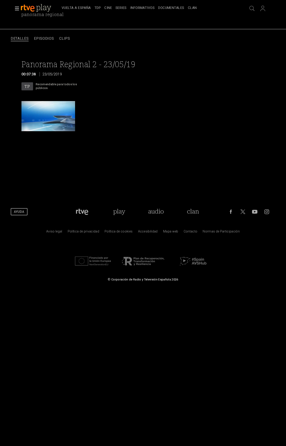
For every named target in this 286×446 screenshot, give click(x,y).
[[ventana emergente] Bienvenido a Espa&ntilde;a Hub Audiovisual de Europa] (193, 267)
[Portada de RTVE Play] (36, 8)
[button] (16, 8)
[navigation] (148, 8)
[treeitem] (76, 8)
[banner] (40, 8)
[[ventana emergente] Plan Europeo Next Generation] (93, 267)
